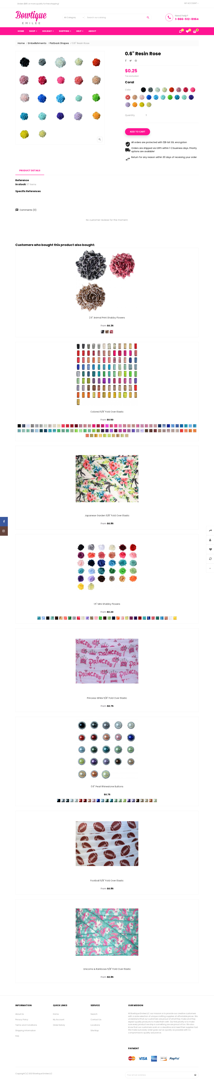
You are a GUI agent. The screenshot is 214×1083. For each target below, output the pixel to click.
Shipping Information (25, 1030)
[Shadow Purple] (102, 430)
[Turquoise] (156, 98)
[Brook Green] (52, 618)
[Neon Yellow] (109, 435)
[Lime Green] (80, 430)
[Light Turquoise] (194, 425)
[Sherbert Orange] (87, 435)
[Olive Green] (98, 430)
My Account (58, 1019)
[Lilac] (128, 430)
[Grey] (150, 90)
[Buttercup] (113, 435)
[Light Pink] (142, 98)
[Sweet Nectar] (89, 425)
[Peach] (135, 98)
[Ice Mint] (23, 430)
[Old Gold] (118, 435)
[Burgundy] (76, 425)
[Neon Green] (76, 430)
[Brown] (150, 430)
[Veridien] (63, 430)
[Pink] (137, 425)
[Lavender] (127, 105)
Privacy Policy (21, 1019)
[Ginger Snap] (168, 430)
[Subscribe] (195, 1075)
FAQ (17, 1036)
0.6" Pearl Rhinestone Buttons (107, 786)
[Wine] (115, 430)
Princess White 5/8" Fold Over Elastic (107, 698)
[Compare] (180, 31)
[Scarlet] (71, 425)
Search (94, 1014)
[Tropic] (186, 425)
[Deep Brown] (146, 430)
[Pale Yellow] (149, 105)
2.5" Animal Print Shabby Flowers (107, 317)
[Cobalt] (168, 425)
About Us (19, 1014)
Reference (22, 180)
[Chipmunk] (159, 430)
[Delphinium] (133, 430)
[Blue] (98, 800)
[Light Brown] (91, 618)
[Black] (143, 90)
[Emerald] (58, 430)
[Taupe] (172, 430)
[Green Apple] (93, 430)
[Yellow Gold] (96, 435)
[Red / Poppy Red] (63, 425)
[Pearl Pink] (150, 425)
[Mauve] (178, 90)
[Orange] (135, 105)
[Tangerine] (190, 430)
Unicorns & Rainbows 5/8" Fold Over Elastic (107, 969)
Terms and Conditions (26, 1025)
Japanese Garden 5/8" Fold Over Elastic (107, 515)
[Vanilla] (50, 425)
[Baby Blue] (36, 430)
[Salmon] (120, 425)
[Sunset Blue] (177, 425)
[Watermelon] (111, 425)
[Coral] (127, 98)
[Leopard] (107, 331)
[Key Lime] (85, 430)
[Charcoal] (23, 425)
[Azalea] (102, 425)
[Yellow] (142, 105)
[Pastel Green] (89, 430)
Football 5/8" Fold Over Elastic (107, 880)
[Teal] (177, 98)
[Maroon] (104, 618)
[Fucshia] (185, 90)
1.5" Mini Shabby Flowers (107, 604)
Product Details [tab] (29, 170)
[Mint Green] (109, 618)
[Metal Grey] (32, 425)
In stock (20, 184)
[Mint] (184, 98)
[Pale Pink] (122, 618)
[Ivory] (164, 90)
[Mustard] (91, 435)
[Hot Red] (67, 425)
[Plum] (120, 430)
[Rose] (146, 425)
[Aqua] (163, 98)
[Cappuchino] (155, 430)
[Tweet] (130, 60)
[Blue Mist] (32, 430)
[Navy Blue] (159, 425)
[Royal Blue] (149, 98)
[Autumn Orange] (186, 430)
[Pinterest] (136, 60)
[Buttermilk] (58, 425)
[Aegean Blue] (181, 425)
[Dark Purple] (107, 430)
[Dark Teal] (45, 430)
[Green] (170, 98)
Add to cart (137, 131)
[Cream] (54, 425)
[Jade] (54, 430)
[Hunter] (41, 430)
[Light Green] (67, 430)
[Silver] (41, 425)
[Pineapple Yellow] (104, 435)
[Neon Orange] (181, 430)
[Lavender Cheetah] (102, 331)
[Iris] (137, 430)
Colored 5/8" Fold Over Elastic (107, 411)
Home (56, 1014)
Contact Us (96, 1019)
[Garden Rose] (124, 430)
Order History (59, 1025)
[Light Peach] (128, 425)
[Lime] (124, 800)
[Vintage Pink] (166, 618)
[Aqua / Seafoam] (28, 430)
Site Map (95, 1030)
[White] (157, 90)
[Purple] (191, 98)
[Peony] (85, 425)
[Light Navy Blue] (164, 425)
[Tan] (177, 430)
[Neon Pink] (93, 425)
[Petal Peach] (133, 425)
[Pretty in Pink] (142, 425)
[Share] (125, 60)
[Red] (171, 90)
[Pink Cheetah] (111, 331)
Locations (95, 1025)
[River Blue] (144, 618)
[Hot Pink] (193, 90)
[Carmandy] (164, 430)
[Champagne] (61, 618)
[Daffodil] (122, 435)
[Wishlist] (187, 31)
